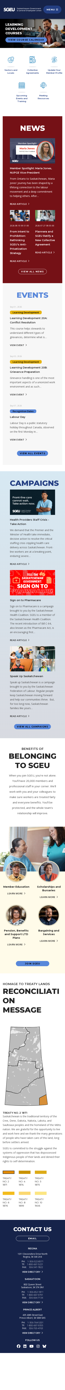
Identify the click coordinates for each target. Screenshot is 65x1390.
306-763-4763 (36, 1328)
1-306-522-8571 (35, 1261)
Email (32, 1238)
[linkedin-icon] (25, 1346)
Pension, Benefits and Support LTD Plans (16, 934)
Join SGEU (32, 963)
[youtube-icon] (31, 1346)
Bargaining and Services (48, 932)
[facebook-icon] (18, 1346)
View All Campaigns (32, 726)
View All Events (32, 453)
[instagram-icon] (38, 1346)
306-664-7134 (36, 1297)
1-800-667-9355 (35, 1325)
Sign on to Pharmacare (25, 600)
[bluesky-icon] (44, 1346)
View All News (32, 271)
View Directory (31, 1271)
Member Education (16, 886)
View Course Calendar (26, 40)
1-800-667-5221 (35, 1264)
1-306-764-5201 (35, 1322)
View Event (17, 345)
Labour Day (17, 417)
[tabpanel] (32, 33)
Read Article (18, 204)
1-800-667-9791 (35, 1294)
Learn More (15, 893)
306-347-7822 (36, 1267)
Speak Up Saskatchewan (26, 676)
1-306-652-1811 (35, 1292)
